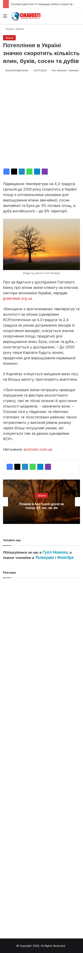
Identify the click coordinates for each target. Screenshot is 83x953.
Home (9, 28)
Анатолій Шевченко (16, 70)
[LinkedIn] (22, 172)
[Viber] (45, 172)
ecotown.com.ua (38, 449)
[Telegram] (37, 172)
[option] (41, 502)
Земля (20, 28)
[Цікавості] (26, 16)
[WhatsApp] (29, 172)
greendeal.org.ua (17, 298)
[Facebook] (6, 172)
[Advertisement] (41, 120)
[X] (14, 172)
